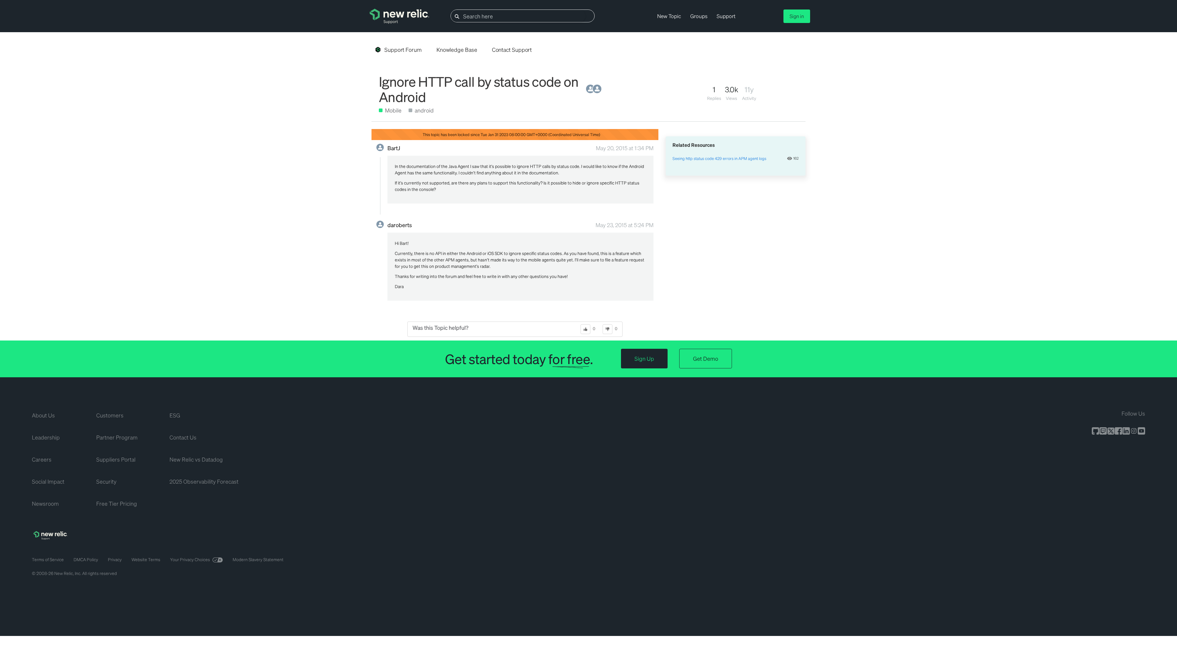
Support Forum (403, 49)
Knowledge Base (456, 49)
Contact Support (512, 49)
